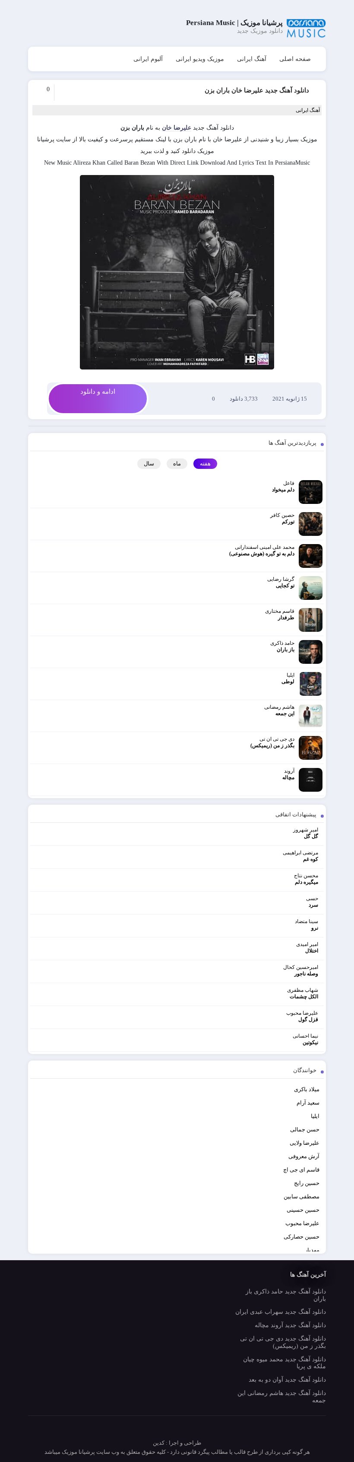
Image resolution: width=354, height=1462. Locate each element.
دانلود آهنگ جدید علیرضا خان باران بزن (257, 90)
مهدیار (312, 1250)
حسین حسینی (303, 1210)
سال (149, 463)
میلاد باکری (306, 1089)
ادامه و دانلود (97, 391)
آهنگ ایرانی (251, 59)
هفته (205, 463)
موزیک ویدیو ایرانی (200, 59)
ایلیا (315, 1116)
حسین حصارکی (301, 1236)
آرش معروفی (303, 1156)
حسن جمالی (304, 1129)
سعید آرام (308, 1102)
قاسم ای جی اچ (301, 1169)
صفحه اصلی (295, 59)
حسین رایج (306, 1183)
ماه (177, 463)
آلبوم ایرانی (148, 59)
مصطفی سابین (301, 1196)
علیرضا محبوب (302, 1223)
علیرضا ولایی (304, 1143)
